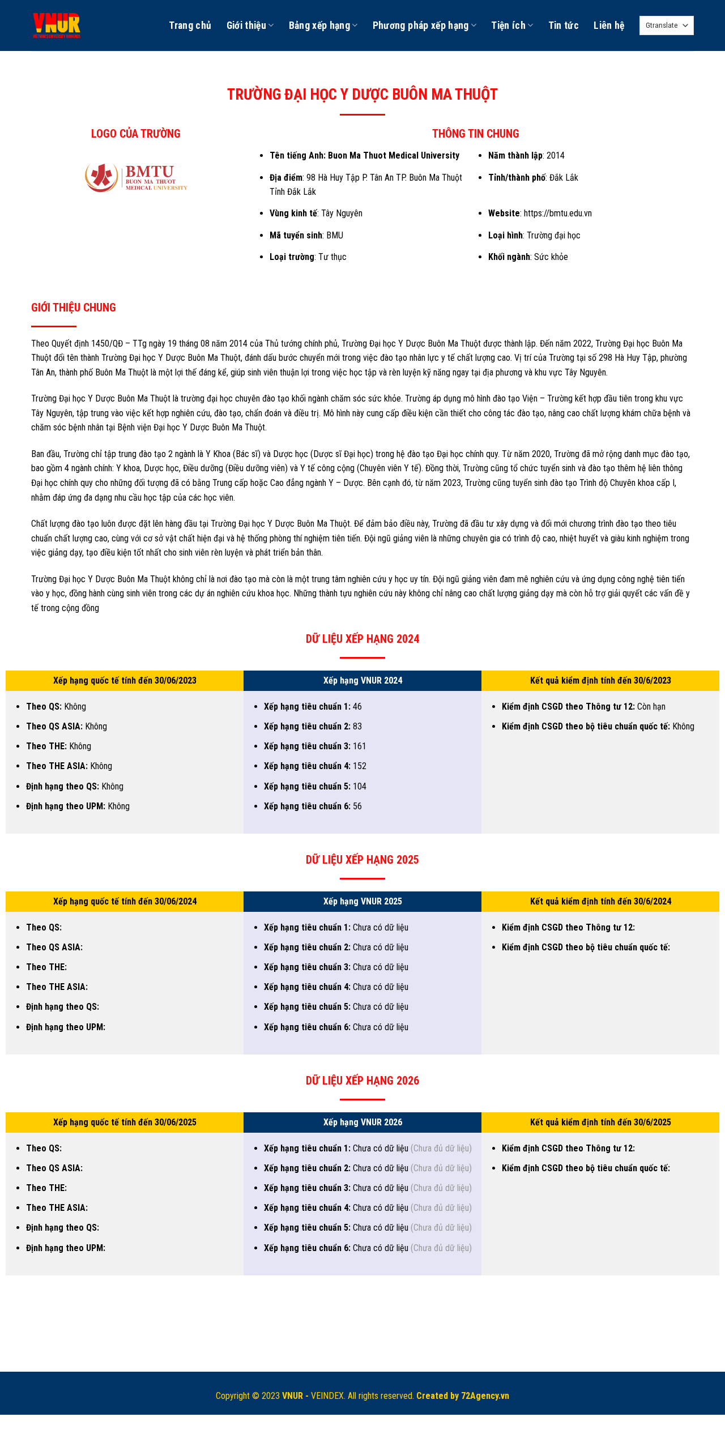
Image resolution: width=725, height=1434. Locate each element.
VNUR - (296, 1395)
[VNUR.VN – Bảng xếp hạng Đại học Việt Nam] (57, 26)
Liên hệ (609, 25)
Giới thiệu (247, 25)
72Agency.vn (485, 1395)
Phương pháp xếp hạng (421, 25)
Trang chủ (190, 25)
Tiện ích (508, 25)
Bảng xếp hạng (320, 25)
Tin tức (563, 25)
